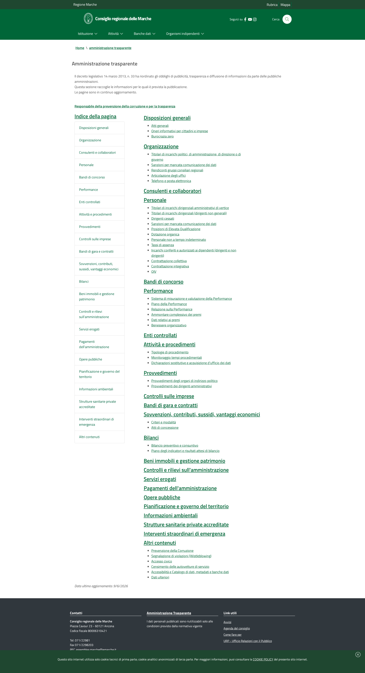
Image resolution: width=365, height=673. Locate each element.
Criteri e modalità (163, 422)
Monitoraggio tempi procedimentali (176, 357)
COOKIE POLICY (263, 659)
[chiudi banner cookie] (358, 654)
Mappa (285, 4)
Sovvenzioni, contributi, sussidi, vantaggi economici (98, 266)
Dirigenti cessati (162, 218)
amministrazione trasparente (110, 47)
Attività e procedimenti (95, 214)
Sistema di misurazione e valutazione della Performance (191, 298)
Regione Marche (85, 4)
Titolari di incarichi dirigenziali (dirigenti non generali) (189, 213)
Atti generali (160, 125)
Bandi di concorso (92, 177)
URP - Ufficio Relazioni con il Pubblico (248, 641)
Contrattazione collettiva (169, 260)
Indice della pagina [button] (95, 116)
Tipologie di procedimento (170, 352)
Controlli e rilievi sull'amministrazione (94, 314)
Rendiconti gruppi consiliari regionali (177, 170)
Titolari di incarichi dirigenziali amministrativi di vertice (190, 207)
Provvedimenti (89, 226)
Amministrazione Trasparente (169, 613)
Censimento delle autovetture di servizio (180, 566)
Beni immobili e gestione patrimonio (96, 296)
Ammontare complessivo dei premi (176, 314)
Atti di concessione (165, 427)
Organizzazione (90, 140)
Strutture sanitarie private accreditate (97, 404)
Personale (86, 164)
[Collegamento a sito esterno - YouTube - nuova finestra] (250, 19)
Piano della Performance (169, 303)
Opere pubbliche (90, 359)
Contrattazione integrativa (170, 266)
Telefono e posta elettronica (171, 180)
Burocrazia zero (162, 136)
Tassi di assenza (162, 244)
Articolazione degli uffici (168, 175)
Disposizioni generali (94, 127)
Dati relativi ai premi (165, 319)
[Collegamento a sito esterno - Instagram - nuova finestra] (254, 19)
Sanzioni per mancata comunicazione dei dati (183, 164)
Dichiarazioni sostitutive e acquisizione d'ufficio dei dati (191, 362)
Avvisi (227, 622)
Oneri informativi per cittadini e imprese (179, 131)
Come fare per (233, 634)
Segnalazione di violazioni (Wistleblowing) (181, 555)
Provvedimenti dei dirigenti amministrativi (181, 386)
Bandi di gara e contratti (96, 251)
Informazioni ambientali (96, 389)
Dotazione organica (165, 234)
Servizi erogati (89, 329)
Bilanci (84, 281)
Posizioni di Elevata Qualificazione (175, 228)
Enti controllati (89, 201)
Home (79, 47)
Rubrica (272, 4)
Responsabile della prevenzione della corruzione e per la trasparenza (125, 106)
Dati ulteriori (160, 577)
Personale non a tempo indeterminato (178, 239)
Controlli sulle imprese (95, 239)
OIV (153, 271)
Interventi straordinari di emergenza (96, 422)
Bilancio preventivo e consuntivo (174, 445)
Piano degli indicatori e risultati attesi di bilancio (185, 450)
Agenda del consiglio (237, 628)
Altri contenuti (89, 436)
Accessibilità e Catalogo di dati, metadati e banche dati (190, 571)
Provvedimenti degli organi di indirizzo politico (184, 380)
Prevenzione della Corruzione (172, 550)
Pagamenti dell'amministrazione (94, 344)
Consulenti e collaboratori (97, 152)
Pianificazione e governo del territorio (99, 374)
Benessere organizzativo (168, 325)
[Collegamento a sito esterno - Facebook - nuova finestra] (245, 19)
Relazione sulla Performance (171, 309)
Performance (88, 189)
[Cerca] (287, 19)
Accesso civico (161, 561)
